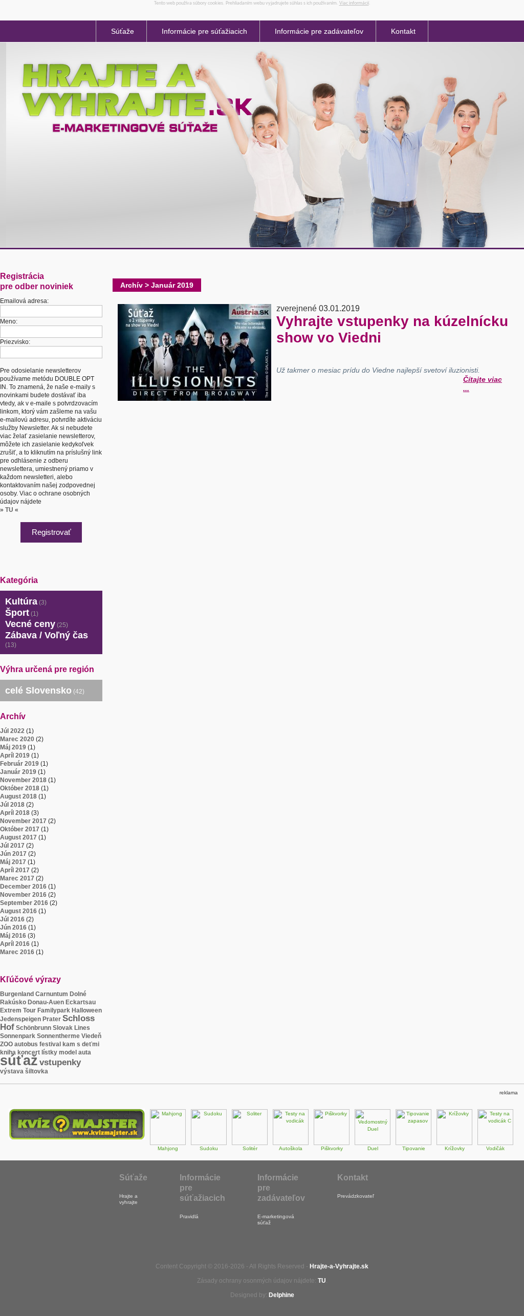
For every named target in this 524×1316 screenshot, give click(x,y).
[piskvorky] (332, 1143)
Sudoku (209, 1148)
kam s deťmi (80, 1044)
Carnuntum (51, 994)
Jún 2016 (13, 927)
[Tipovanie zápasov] (413, 1143)
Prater (51, 1019)
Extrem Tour (18, 1010)
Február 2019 (19, 763)
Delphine (281, 1295)
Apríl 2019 (15, 755)
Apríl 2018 (15, 812)
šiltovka (36, 1071)
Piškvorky (332, 1148)
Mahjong (168, 1148)
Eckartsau (81, 1002)
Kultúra (21, 601)
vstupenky (60, 1062)
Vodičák (495, 1148)
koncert (28, 1052)
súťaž (19, 1060)
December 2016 (23, 886)
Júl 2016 (12, 919)
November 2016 (23, 894)
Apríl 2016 (15, 943)
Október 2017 (19, 829)
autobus (26, 1044)
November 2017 (23, 821)
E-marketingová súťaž (275, 1219)
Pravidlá (189, 1216)
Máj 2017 (13, 862)
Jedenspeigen (20, 1019)
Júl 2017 (12, 845)
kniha (8, 1052)
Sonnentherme (58, 1036)
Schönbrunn (33, 1027)
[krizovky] (454, 1143)
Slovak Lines (71, 1027)
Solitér (250, 1148)
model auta (75, 1052)
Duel (372, 1148)
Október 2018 (19, 788)
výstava (12, 1071)
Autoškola (290, 1148)
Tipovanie (413, 1148)
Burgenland (17, 994)
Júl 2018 (12, 804)
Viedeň (91, 1036)
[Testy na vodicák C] (495, 1143)
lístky (49, 1052)
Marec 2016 (17, 952)
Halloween (87, 1010)
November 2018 (23, 780)
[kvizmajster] (77, 1137)
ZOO (6, 1044)
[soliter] (250, 1143)
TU (9, 509)
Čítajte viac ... (482, 378)
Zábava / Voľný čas (46, 635)
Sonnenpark (17, 1036)
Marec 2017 (17, 878)
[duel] (372, 1143)
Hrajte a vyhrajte (128, 1199)
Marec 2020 (17, 739)
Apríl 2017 (15, 870)
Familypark (53, 1010)
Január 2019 (18, 771)
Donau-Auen (46, 1002)
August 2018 (18, 796)
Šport (17, 613)
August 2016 (18, 911)
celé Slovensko (38, 690)
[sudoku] (209, 1143)
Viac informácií (354, 3)
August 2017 (18, 837)
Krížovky (455, 1148)
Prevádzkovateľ (355, 1196)
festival (50, 1044)
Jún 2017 (13, 853)
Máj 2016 (13, 935)
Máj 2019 (13, 747)
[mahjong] (168, 1143)
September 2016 (24, 903)
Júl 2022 (12, 731)
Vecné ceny (30, 624)
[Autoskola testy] (291, 1143)
